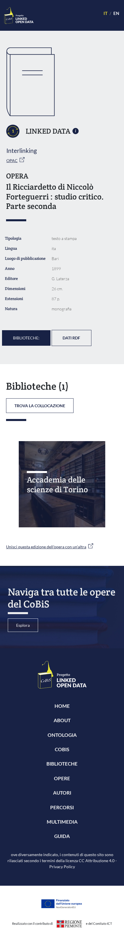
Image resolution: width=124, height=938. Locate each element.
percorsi (62, 807)
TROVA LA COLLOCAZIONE (39, 405)
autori (62, 793)
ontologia (62, 735)
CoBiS (62, 749)
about (62, 720)
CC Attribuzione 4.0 (96, 860)
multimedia (62, 822)
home (62, 706)
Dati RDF (71, 337)
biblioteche (62, 764)
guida (62, 836)
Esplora (23, 625)
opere (62, 778)
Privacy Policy (62, 866)
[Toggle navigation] (66, 15)
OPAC (12, 160)
